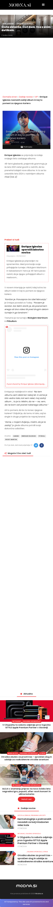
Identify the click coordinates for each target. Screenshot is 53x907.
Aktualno (16, 721)
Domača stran (10, 96)
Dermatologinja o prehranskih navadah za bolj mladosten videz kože (34, 822)
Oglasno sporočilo (32, 721)
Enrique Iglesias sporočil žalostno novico (32, 249)
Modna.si (39, 893)
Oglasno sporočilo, (35, 852)
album (16, 436)
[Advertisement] (26, 65)
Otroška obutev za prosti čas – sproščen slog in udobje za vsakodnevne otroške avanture (26, 758)
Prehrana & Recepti (38, 815)
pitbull (42, 436)
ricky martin (11, 439)
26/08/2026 (22, 865)
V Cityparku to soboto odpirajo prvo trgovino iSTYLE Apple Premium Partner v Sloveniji (26, 726)
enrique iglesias (29, 436)
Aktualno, (21, 834)
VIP (36, 96)
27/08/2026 (22, 828)
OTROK (42, 753)
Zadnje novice (26, 96)
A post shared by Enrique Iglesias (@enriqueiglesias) (28, 384)
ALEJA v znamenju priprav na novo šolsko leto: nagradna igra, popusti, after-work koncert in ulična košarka (26, 791)
